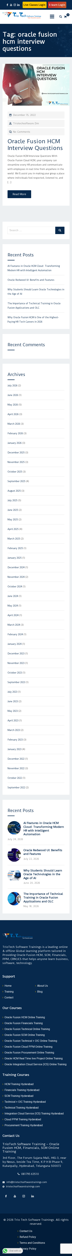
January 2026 (15, 443)
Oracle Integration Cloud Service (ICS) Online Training (35, 1064)
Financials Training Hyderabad (22, 1090)
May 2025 (13, 519)
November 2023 (16, 663)
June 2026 (13, 395)
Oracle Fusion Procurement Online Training (29, 1052)
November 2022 (16, 768)
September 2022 (16, 787)
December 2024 (16, 567)
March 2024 (14, 624)
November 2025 (16, 462)
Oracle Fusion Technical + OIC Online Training (31, 1040)
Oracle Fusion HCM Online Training (25, 1017)
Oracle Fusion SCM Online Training (25, 1035)
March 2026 (14, 423)
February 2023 (15, 739)
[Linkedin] (32, 1196)
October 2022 (15, 778)
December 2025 (16, 452)
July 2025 (12, 500)
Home (8, 985)
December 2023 (16, 653)
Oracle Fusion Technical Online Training (27, 1029)
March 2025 (14, 538)
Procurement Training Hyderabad (24, 1125)
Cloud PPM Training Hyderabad (23, 1119)
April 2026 (13, 414)
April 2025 (13, 529)
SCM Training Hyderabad (19, 1095)
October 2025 (15, 471)
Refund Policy (28, 1237)
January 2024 (15, 644)
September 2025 (16, 481)
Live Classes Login (35, 4)
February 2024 (15, 634)
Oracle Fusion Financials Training (24, 1023)
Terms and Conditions (32, 1242)
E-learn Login (57, 4)
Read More (19, 194)
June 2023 (13, 701)
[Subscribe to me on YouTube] (11, 4)
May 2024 (13, 605)
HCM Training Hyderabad (19, 1084)
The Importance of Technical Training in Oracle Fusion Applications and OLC (43, 897)
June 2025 (13, 510)
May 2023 (13, 711)
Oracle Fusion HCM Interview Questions (35, 144)
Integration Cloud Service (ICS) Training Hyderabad (34, 1113)
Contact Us (26, 1231)
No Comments (21, 131)
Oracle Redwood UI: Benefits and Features (31, 280)
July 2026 (12, 385)
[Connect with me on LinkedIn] (18, 4)
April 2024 (13, 615)
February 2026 (15, 433)
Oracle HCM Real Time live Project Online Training (34, 1058)
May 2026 (13, 404)
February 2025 (15, 548)
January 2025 (15, 557)
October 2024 (15, 586)
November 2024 (16, 577)
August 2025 (14, 490)
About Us (42, 985)
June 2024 (13, 596)
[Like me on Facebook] (7, 4)
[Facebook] (6, 1196)
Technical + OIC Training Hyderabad (25, 1101)
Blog (40, 991)
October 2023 (15, 672)
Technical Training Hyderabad (22, 1107)
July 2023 (12, 691)
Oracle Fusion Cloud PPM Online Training (28, 1046)
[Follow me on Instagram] (15, 4)
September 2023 (16, 682)
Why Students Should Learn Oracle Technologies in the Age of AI (42, 874)
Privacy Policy (28, 1248)
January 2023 (14, 749)
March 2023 (14, 730)
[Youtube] (14, 1196)
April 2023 (13, 720)
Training (9, 991)
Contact (9, 997)
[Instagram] (23, 1196)
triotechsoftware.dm (26, 123)
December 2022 (16, 758)
